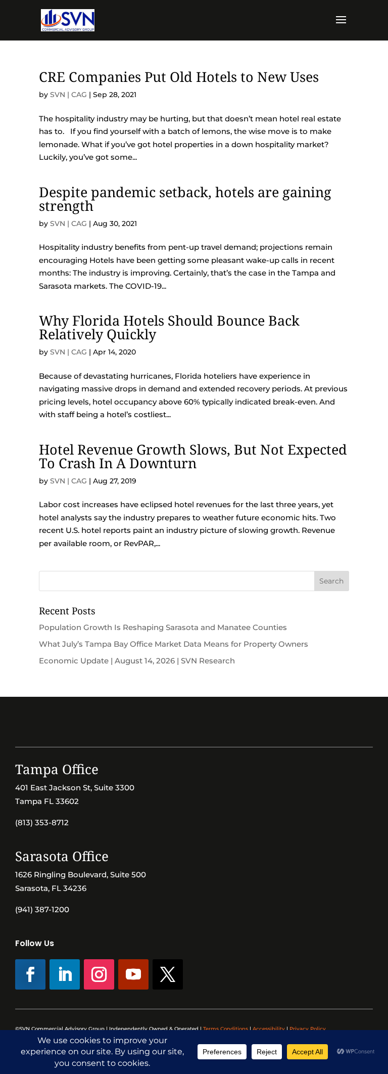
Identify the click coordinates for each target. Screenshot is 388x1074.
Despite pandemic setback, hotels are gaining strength (185, 199)
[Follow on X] (168, 974)
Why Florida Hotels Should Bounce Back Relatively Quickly (169, 327)
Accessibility (269, 1028)
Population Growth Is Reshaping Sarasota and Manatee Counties (163, 627)
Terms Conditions (225, 1028)
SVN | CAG (68, 94)
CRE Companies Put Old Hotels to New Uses (179, 76)
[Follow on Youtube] (133, 974)
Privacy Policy (307, 1028)
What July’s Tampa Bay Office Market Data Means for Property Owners (173, 644)
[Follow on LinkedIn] (65, 974)
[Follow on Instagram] (99, 974)
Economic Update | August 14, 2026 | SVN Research (137, 660)
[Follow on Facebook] (30, 974)
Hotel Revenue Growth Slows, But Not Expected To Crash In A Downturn (193, 456)
